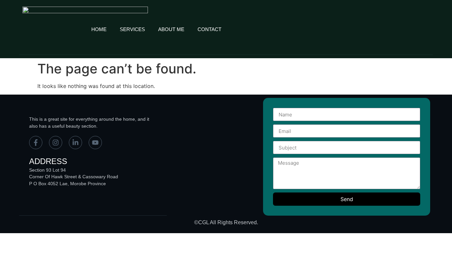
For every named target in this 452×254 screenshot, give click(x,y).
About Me (171, 29)
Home (99, 29)
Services (132, 29)
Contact (209, 29)
